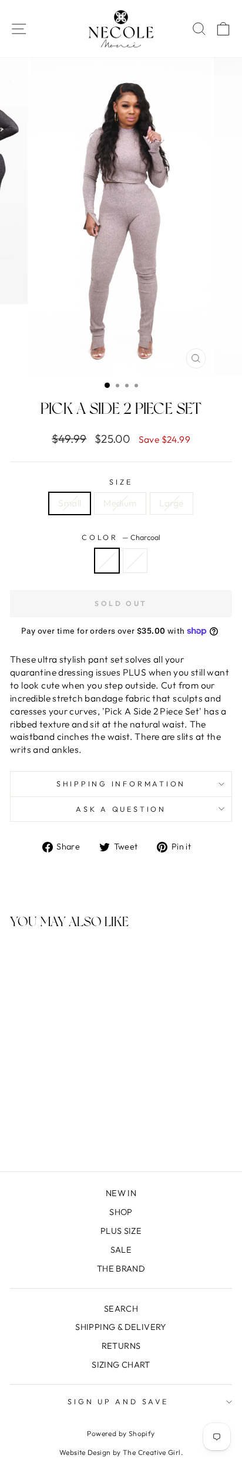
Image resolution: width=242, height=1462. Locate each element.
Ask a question (121, 809)
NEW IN (121, 1193)
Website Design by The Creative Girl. (121, 1452)
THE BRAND (121, 1268)
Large (171, 503)
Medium (119, 503)
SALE (121, 1249)
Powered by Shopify (120, 1433)
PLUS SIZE (121, 1231)
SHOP (121, 1212)
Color (121, 537)
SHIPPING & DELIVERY (120, 1327)
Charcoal (107, 560)
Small (69, 503)
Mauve (135, 560)
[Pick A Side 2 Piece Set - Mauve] (59, 1131)
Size (120, 481)
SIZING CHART (121, 1364)
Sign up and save (118, 1401)
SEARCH (121, 1308)
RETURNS (121, 1346)
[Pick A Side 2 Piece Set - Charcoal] (45, 1131)
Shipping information (121, 783)
